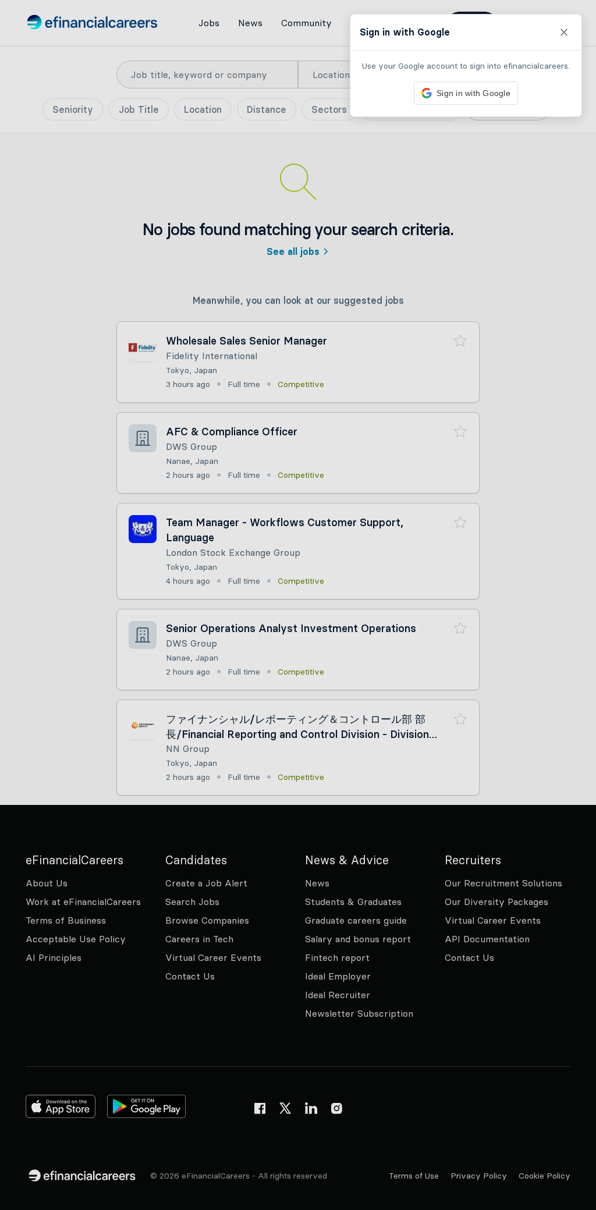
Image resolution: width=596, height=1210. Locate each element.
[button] (298, 605)
